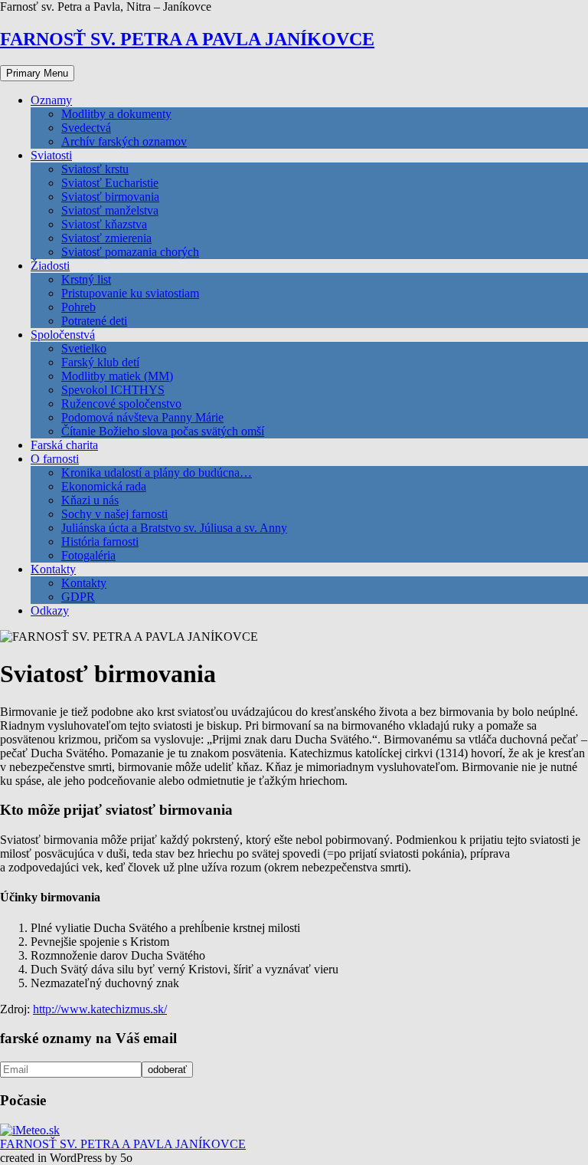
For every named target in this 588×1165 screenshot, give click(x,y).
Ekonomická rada (103, 486)
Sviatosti (51, 155)
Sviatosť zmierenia (106, 237)
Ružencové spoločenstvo (121, 403)
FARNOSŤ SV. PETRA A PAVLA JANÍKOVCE (187, 39)
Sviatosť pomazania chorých (130, 251)
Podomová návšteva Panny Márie (142, 417)
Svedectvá (86, 127)
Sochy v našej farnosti (114, 513)
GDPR (78, 596)
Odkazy (50, 610)
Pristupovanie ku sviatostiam (130, 293)
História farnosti (100, 541)
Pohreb (78, 306)
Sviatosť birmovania (110, 196)
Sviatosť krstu (95, 169)
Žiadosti (50, 265)
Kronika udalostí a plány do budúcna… (156, 472)
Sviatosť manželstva (109, 210)
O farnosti (55, 458)
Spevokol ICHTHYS (113, 389)
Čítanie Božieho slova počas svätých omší (162, 431)
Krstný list (86, 279)
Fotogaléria (88, 555)
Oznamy (51, 100)
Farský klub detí (100, 362)
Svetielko (83, 348)
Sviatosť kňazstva (104, 224)
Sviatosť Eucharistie (109, 182)
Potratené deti (94, 320)
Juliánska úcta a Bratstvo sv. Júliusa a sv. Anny (174, 527)
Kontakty (53, 569)
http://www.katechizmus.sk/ (100, 1009)
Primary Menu (37, 73)
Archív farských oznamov (124, 141)
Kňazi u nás (90, 500)
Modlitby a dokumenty (116, 113)
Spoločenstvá (63, 334)
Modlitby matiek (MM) (117, 375)
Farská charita (64, 444)
